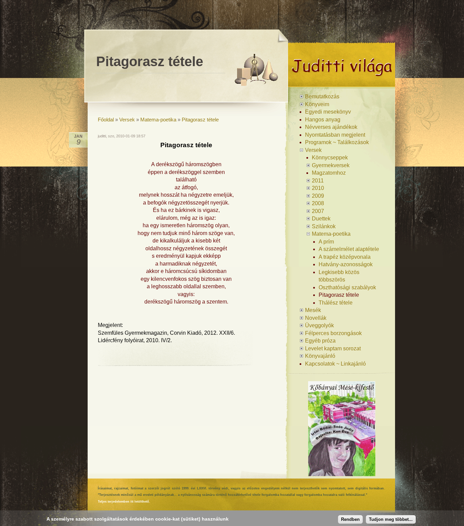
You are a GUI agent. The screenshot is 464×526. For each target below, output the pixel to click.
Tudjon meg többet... (391, 519)
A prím (326, 242)
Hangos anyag (322, 119)
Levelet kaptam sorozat (333, 348)
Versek (127, 119)
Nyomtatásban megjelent (335, 135)
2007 (318, 211)
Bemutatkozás (322, 96)
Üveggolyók (319, 325)
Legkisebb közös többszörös (339, 276)
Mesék (313, 310)
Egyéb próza (320, 341)
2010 (318, 188)
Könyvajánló (320, 356)
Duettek (321, 218)
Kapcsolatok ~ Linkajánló (335, 364)
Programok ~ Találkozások (337, 142)
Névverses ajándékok (331, 127)
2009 (318, 196)
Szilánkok (324, 226)
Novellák (315, 318)
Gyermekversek (331, 165)
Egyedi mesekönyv (328, 112)
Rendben (350, 519)
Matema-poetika (158, 119)
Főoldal (106, 119)
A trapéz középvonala (345, 257)
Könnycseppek (330, 157)
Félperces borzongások (333, 333)
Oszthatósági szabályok (347, 287)
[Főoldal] (341, 84)
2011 (318, 180)
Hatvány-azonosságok (346, 264)
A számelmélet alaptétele (349, 249)
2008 (318, 203)
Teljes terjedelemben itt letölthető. (124, 501)
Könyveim (317, 104)
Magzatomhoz (329, 173)
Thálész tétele (336, 303)
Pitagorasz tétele (200, 119)
